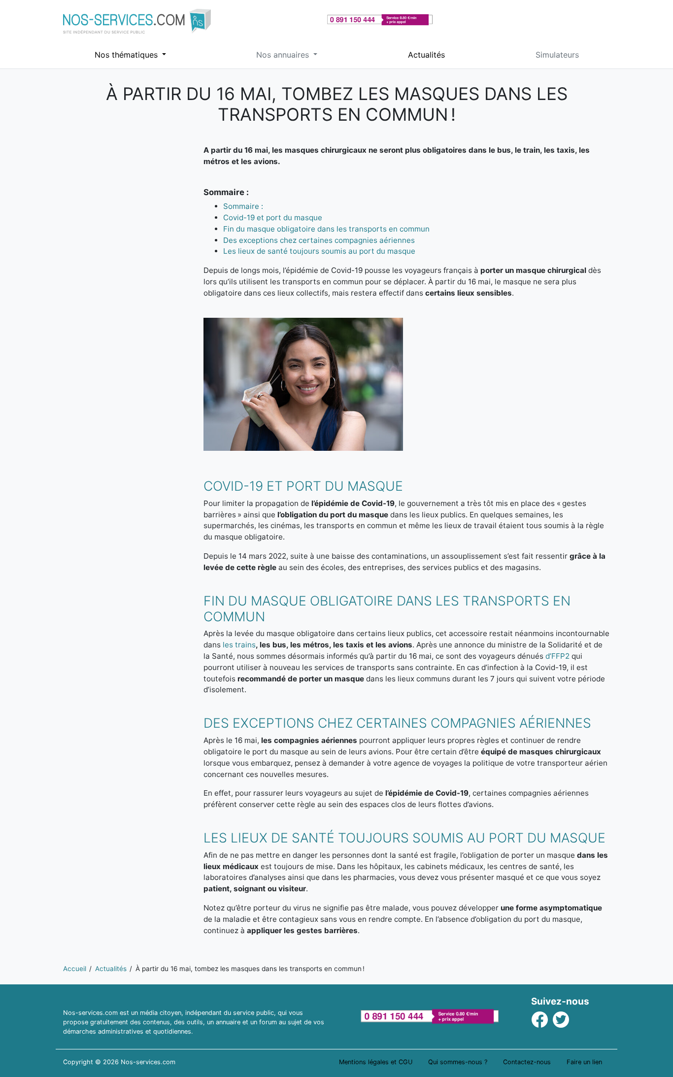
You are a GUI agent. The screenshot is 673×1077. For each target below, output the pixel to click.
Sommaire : (243, 206)
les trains (239, 644)
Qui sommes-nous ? (457, 1062)
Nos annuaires (283, 55)
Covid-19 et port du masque (272, 217)
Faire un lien (584, 1062)
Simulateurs (557, 55)
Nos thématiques (127, 55)
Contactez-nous (527, 1062)
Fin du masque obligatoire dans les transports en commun (326, 229)
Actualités (426, 55)
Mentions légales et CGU (375, 1062)
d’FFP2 (557, 656)
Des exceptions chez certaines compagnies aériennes (319, 240)
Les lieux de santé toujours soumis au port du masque (319, 251)
